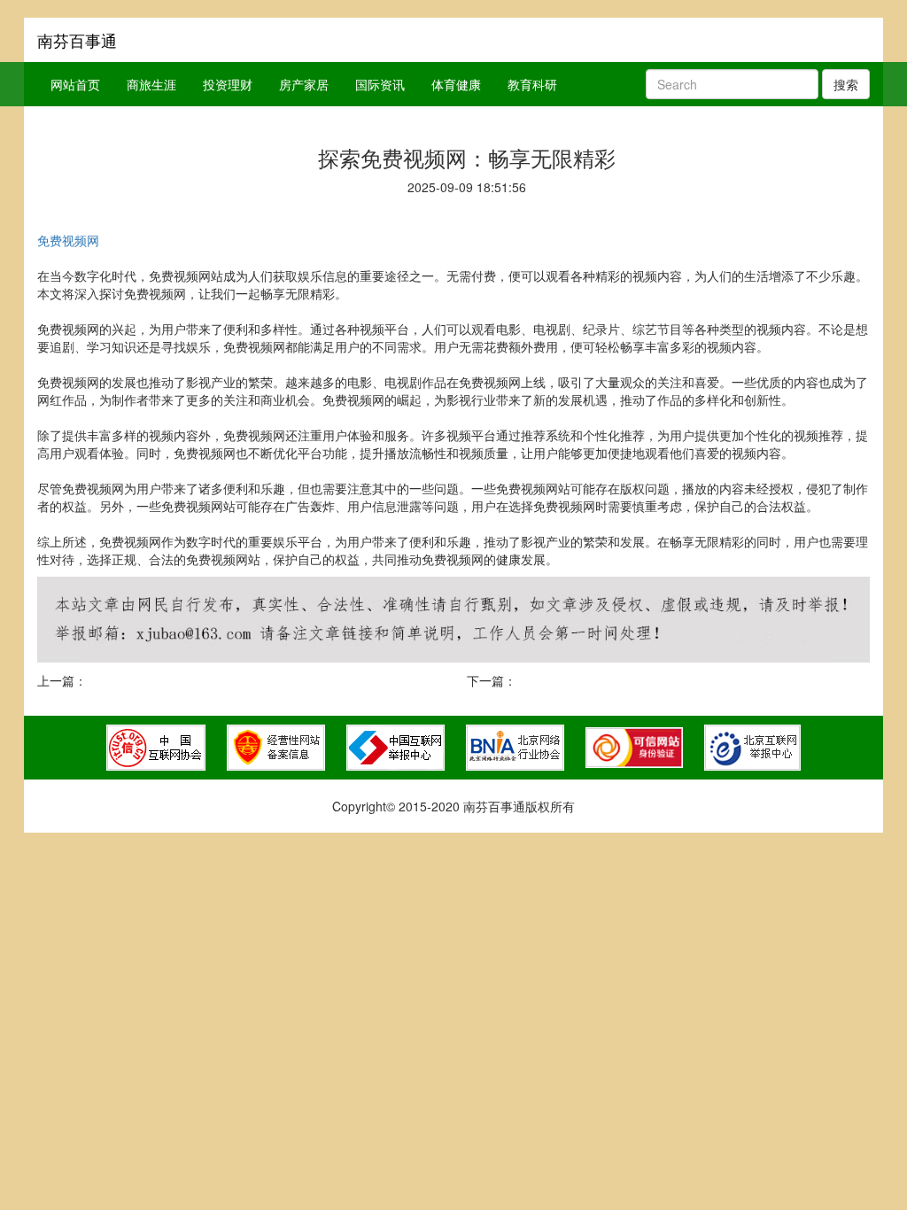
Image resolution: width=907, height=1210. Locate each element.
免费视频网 (68, 240)
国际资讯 (380, 84)
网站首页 (75, 84)
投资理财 (227, 84)
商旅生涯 (151, 84)
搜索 (845, 84)
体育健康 (456, 84)
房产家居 (304, 84)
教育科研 (532, 84)
